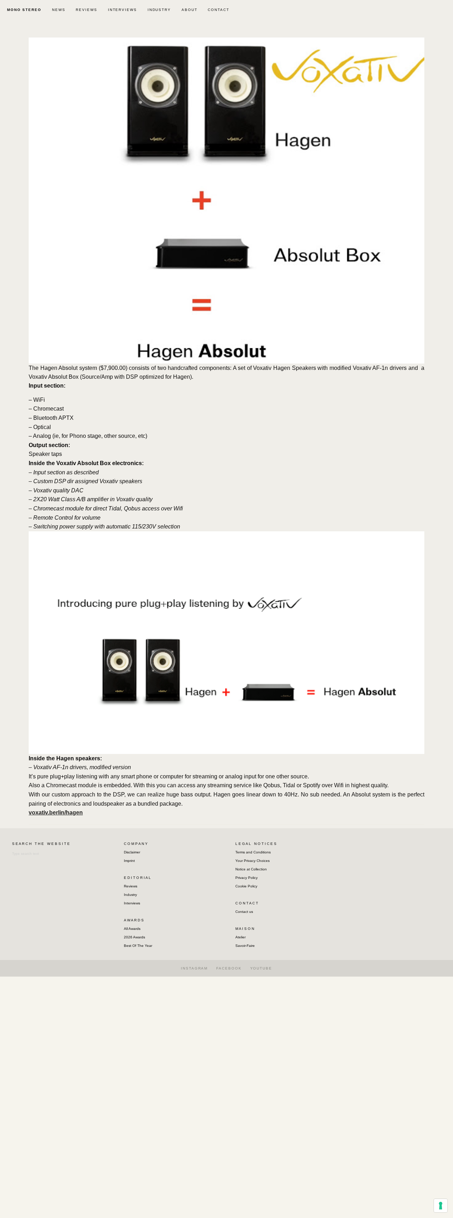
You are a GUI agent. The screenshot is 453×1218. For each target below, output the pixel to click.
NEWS (58, 10)
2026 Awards (134, 937)
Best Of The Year (138, 946)
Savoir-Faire (245, 946)
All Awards (132, 929)
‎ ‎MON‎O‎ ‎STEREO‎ (23, 10)
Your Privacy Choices (252, 861)
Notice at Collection (251, 869)
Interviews (132, 903)
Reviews (130, 886)
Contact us (244, 912)
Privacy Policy (246, 878)
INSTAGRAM (194, 968)
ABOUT (189, 10)
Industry (130, 895)
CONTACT (218, 10)
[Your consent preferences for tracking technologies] (440, 1205)
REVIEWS (86, 10)
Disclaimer (132, 852)
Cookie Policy (246, 886)
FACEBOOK (228, 968)
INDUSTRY (159, 10)
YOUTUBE (261, 968)
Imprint (129, 861)
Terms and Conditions (253, 852)
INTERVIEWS (122, 10)
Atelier (240, 937)
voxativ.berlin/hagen (56, 813)
